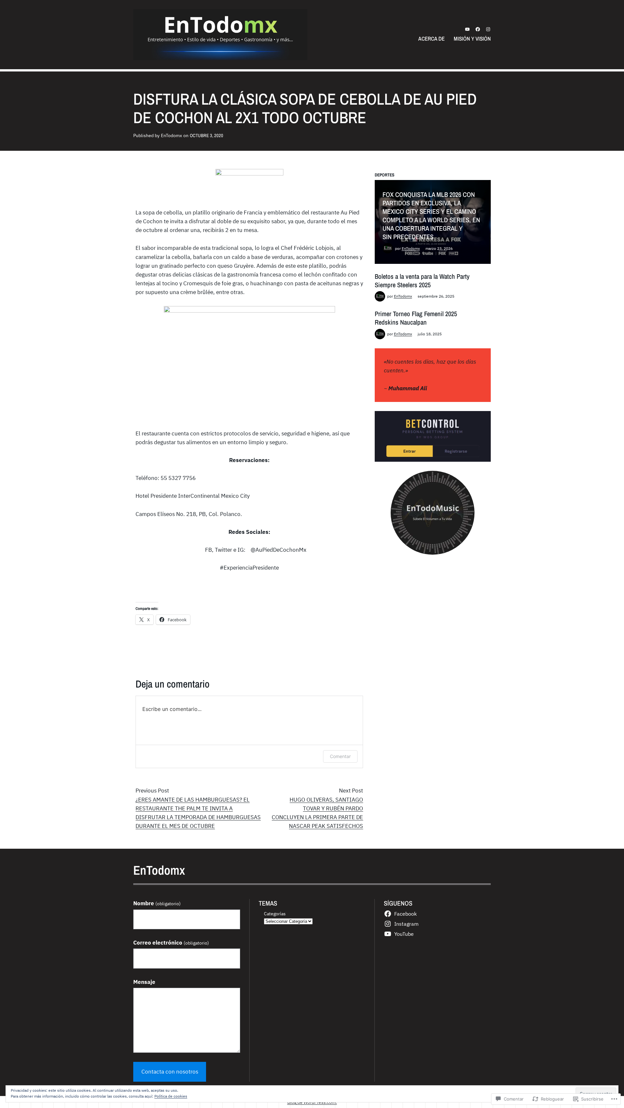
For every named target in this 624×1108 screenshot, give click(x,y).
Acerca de (431, 38)
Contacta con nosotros (169, 1071)
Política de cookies (170, 1096)
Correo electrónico (171, 942)
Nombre (157, 903)
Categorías (275, 913)
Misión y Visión (472, 38)
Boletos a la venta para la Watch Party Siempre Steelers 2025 (422, 280)
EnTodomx (411, 248)
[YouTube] (467, 29)
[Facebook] (477, 29)
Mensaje (144, 982)
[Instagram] (488, 29)
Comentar (340, 756)
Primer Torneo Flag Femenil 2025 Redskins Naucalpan (416, 318)
